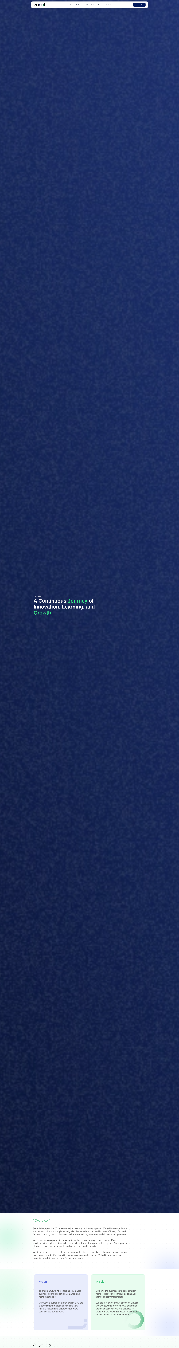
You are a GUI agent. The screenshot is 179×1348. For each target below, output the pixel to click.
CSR (86, 5)
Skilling (93, 5)
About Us (70, 5)
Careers (100, 5)
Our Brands (79, 5)
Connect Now (139, 4)
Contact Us (109, 5)
